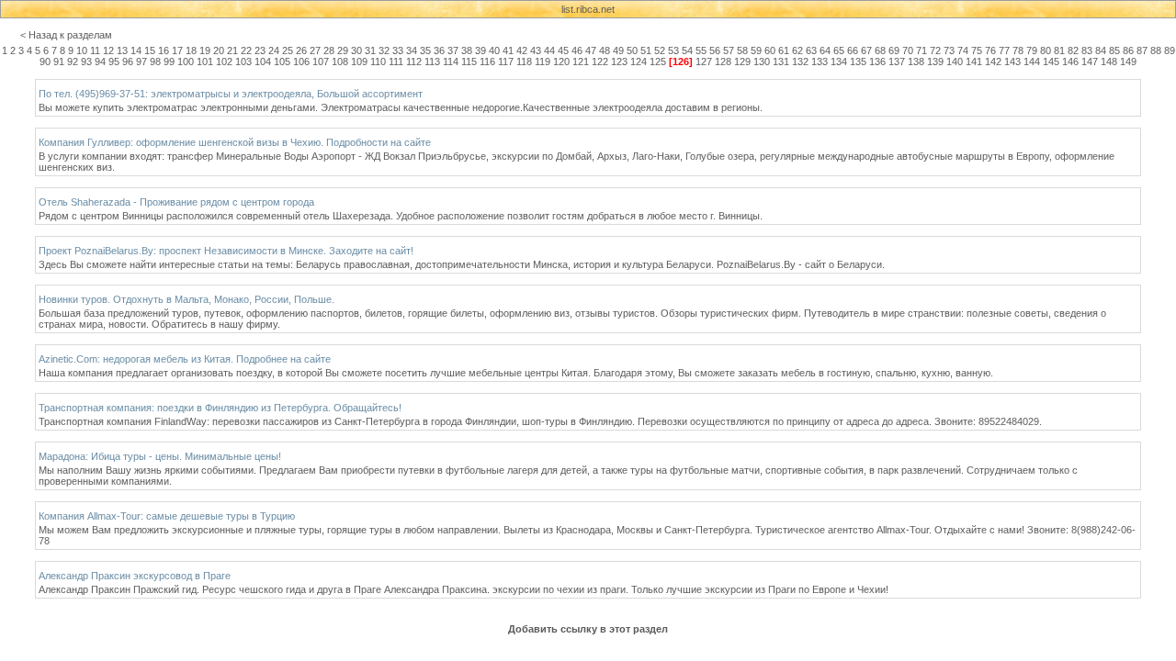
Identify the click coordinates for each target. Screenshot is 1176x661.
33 (397, 50)
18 (191, 50)
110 (378, 61)
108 (340, 61)
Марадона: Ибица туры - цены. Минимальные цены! (160, 456)
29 (342, 50)
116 (487, 61)
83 (1086, 50)
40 (494, 50)
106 (301, 61)
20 (218, 50)
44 (549, 50)
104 (262, 61)
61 (783, 50)
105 (282, 61)
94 (100, 61)
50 (632, 50)
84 (1100, 50)
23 (260, 50)
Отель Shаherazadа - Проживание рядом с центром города (176, 201)
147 (1089, 61)
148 (1109, 61)
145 (1051, 61)
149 (1128, 61)
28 (328, 50)
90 (45, 61)
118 (524, 61)
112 (414, 61)
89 (1169, 50)
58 (742, 50)
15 (149, 50)
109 (359, 61)
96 (127, 61)
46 (576, 50)
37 (452, 50)
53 (673, 50)
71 (921, 50)
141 (974, 61)
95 (113, 61)
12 (108, 50)
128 (723, 61)
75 (976, 50)
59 (756, 50)
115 (469, 61)
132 (800, 61)
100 (185, 61)
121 (580, 61)
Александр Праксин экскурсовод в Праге (135, 575)
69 (893, 50)
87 (1142, 50)
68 (880, 50)
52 (659, 50)
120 (561, 61)
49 (618, 50)
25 (287, 50)
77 (1004, 50)
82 (1073, 50)
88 (1155, 50)
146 (1070, 61)
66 (852, 50)
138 (916, 61)
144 (1031, 61)
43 (535, 50)
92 (72, 61)
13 (122, 50)
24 (273, 50)
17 (177, 50)
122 (600, 61)
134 (839, 61)
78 (1017, 50)
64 (825, 50)
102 (224, 61)
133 (819, 61)
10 (81, 50)
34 (411, 50)
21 (232, 50)
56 (714, 50)
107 (320, 61)
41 (508, 50)
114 (450, 61)
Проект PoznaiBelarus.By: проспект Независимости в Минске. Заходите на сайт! (226, 250)
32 (384, 50)
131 (781, 61)
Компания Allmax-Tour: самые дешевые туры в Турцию (167, 515)
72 (935, 50)
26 (301, 50)
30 (356, 50)
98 (155, 61)
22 (246, 50)
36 (439, 50)
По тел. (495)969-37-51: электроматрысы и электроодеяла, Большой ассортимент (231, 93)
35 (425, 50)
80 (1045, 50)
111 (396, 61)
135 (858, 61)
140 (954, 61)
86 (1128, 50)
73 (949, 50)
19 (204, 50)
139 (935, 61)
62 (797, 50)
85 (1114, 50)
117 (506, 61)
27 (315, 50)
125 (658, 61)
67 (866, 50)
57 (728, 50)
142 (993, 61)
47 (590, 50)
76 (990, 50)
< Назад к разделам (66, 34)
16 (163, 50)
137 (896, 61)
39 (480, 50)
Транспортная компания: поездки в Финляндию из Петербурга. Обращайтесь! (220, 407)
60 (769, 50)
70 (907, 50)
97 (141, 61)
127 (703, 61)
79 (1031, 50)
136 (877, 61)
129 (742, 61)
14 (135, 50)
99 (169, 61)
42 (521, 50)
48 (604, 50)
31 (370, 50)
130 (761, 61)
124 (638, 61)
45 (563, 50)
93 (86, 61)
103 (243, 61)
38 (466, 50)
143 (1012, 61)
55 (701, 50)
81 (1059, 50)
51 (645, 50)
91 (58, 61)
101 (205, 61)
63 (811, 50)
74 (962, 50)
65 (838, 50)
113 (432, 61)
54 (687, 50)
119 (542, 61)
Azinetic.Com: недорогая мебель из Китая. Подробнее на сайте (185, 358)
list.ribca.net (588, 9)
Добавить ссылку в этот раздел (588, 628)
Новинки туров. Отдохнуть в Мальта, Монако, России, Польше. (186, 299)
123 (619, 61)
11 (95, 50)
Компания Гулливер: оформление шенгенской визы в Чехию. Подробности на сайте (235, 142)
